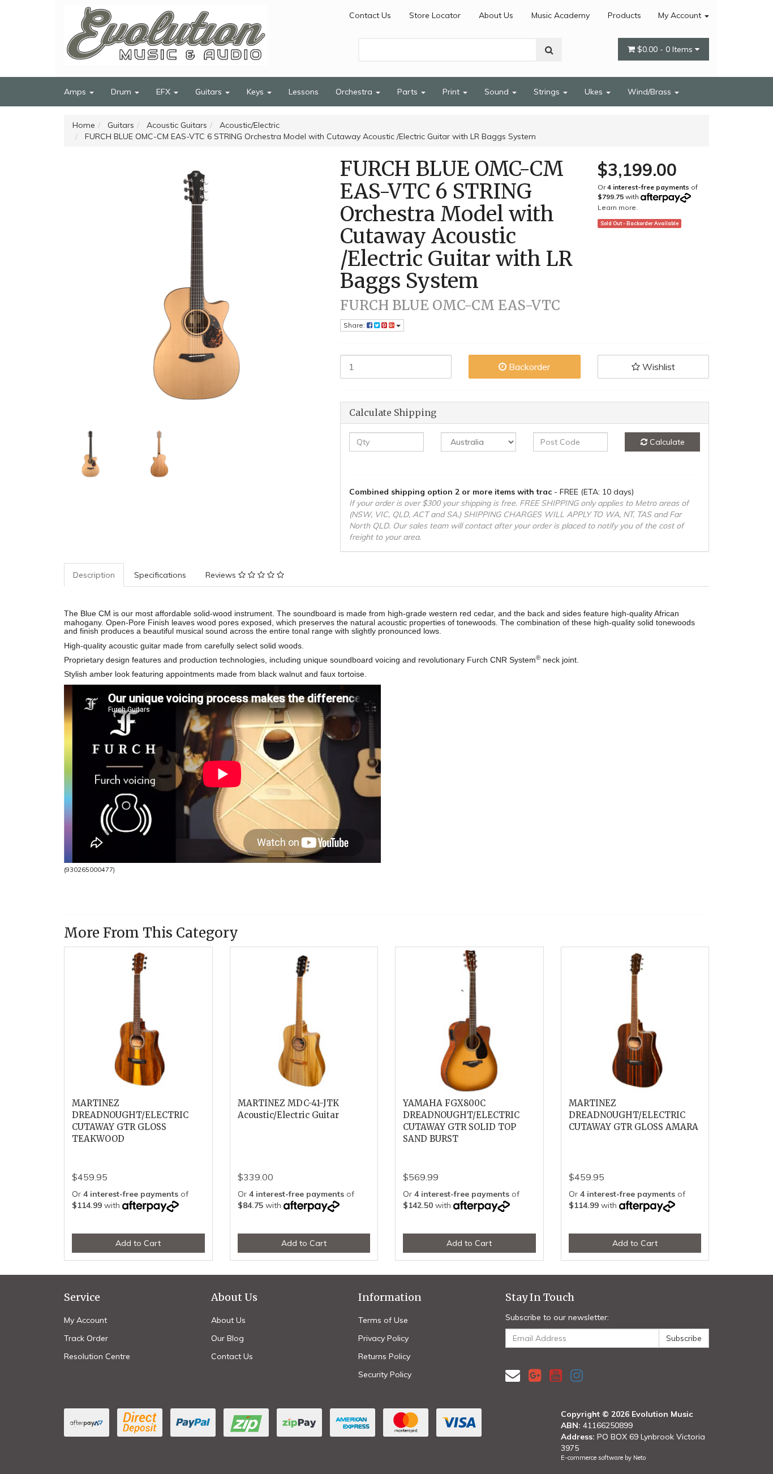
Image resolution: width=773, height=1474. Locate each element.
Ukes (595, 92)
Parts (408, 92)
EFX (164, 92)
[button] (654, 367)
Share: (355, 325)
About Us (496, 15)
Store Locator (435, 15)
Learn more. (618, 207)
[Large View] (90, 454)
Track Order (86, 1338)
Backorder (528, 366)
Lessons (304, 92)
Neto (639, 1458)
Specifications (160, 575)
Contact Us (370, 15)
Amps (76, 92)
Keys (256, 92)
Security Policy (384, 1374)
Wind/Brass (650, 92)
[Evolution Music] (166, 32)
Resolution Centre (97, 1356)
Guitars (209, 92)
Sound (497, 92)
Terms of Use (383, 1320)
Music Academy (560, 15)
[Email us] (512, 1375)
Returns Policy (384, 1356)
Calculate (666, 442)
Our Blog (227, 1338)
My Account (680, 15)
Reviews (221, 575)
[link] (535, 1375)
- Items (666, 49)
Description (94, 575)
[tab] (94, 575)
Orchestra (355, 92)
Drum (122, 92)
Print (452, 92)
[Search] (549, 50)
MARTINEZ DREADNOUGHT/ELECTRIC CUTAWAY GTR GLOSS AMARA (633, 1115)
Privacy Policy (383, 1338)
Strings (548, 92)
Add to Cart (138, 1243)
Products (624, 15)
